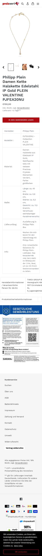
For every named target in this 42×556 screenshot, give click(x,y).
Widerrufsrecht (11, 442)
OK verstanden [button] (21, 552)
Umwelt (8, 435)
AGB (7, 398)
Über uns (9, 391)
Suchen (8, 385)
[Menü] (37, 3)
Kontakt (8, 423)
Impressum (10, 410)
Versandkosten (23, 108)
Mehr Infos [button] (18, 546)
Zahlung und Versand (14, 417)
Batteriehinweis (12, 404)
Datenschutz (10, 429)
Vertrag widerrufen (14, 448)
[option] (10, 67)
